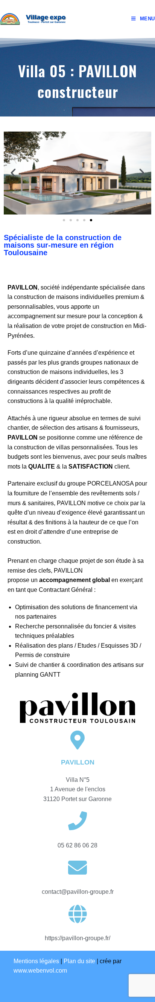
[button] (64, 220)
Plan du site (79, 961)
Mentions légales (36, 961)
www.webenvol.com (40, 970)
